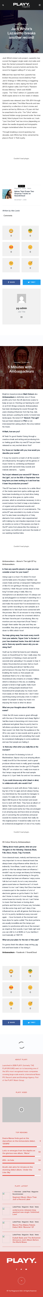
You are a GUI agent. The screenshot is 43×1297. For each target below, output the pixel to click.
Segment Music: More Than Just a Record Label (25, 1198)
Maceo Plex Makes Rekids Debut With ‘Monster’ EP (24, 1226)
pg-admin (21, 308)
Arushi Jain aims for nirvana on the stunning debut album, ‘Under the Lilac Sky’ (17, 1169)
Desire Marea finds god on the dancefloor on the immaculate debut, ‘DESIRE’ (18, 1141)
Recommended (18, 1194)
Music (24, 188)
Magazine (17, 188)
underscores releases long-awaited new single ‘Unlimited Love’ (26, 1212)
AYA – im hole (8, 1160)
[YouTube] (26, 1269)
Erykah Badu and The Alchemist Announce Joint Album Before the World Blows (26, 1240)
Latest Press (26, 1191)
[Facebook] (16, 1269)
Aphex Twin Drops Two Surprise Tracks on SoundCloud (24, 194)
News (17, 24)
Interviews (17, 362)
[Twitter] (21, 1269)
